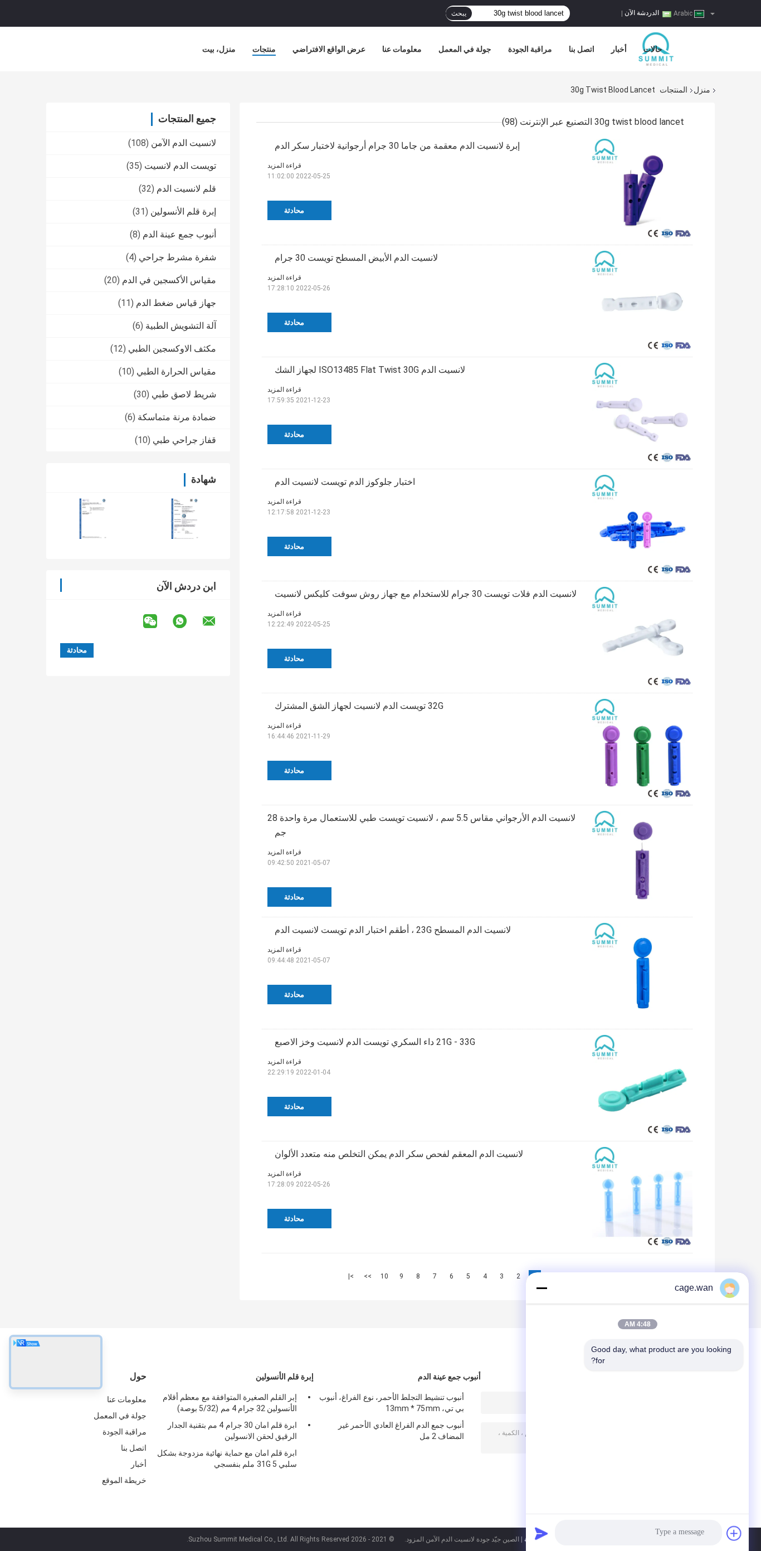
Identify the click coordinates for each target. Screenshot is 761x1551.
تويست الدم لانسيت (180, 166)
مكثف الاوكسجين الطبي (172, 348)
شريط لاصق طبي (184, 394)
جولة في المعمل (464, 49)
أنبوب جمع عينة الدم (179, 234)
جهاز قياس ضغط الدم (176, 303)
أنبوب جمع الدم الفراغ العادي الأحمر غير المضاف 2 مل (401, 1431)
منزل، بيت (219, 49)
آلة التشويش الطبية (180, 325)
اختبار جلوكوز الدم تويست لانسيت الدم (345, 482)
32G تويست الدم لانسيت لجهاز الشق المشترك (359, 706)
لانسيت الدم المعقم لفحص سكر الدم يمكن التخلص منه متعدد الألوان (399, 1154)
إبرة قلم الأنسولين (183, 211)
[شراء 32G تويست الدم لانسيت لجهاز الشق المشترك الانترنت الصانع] (642, 749)
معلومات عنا (402, 49)
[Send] (541, 1533)
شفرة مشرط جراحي (177, 257)
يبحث (458, 13)
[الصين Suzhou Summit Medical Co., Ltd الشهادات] (92, 518)
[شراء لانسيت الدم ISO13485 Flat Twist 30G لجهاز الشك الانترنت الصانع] (642, 413)
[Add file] (734, 1533)
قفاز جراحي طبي (184, 440)
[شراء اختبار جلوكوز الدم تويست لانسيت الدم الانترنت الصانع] (642, 525)
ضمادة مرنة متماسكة (177, 417)
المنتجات (673, 89)
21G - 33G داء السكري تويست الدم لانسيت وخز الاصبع (375, 1042)
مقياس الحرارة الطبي (176, 371)
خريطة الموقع (124, 1480)
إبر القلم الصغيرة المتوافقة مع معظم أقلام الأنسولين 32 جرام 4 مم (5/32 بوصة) (230, 1403)
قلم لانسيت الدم (186, 188)
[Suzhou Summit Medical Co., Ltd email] (216, 621)
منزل (702, 89)
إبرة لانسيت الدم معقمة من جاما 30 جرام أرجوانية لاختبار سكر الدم (397, 145)
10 (384, 1276)
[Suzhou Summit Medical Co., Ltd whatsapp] (187, 621)
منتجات (264, 49)
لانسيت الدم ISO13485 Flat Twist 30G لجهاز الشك (370, 369)
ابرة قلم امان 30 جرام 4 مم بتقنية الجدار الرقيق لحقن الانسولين (232, 1431)
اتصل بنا (581, 49)
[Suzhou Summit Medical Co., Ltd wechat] (157, 621)
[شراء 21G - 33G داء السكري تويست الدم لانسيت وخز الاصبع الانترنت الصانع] (642, 1085)
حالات (652, 49)
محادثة (294, 210)
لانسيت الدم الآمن (183, 143)
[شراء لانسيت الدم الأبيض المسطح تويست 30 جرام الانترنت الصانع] (642, 301)
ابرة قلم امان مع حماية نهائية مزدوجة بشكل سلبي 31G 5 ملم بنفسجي (227, 1458)
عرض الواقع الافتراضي (328, 49)
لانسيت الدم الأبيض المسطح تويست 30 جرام (356, 257)
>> (368, 1276)
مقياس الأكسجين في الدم (169, 280)
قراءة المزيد (284, 165)
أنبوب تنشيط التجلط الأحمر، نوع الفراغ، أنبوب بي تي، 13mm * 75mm (391, 1403)
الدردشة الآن (642, 13)
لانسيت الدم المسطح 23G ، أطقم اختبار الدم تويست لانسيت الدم (393, 930)
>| (351, 1276)
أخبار (619, 49)
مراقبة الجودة (530, 49)
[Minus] (541, 1288)
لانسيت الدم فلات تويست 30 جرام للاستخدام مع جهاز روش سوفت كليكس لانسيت (426, 594)
